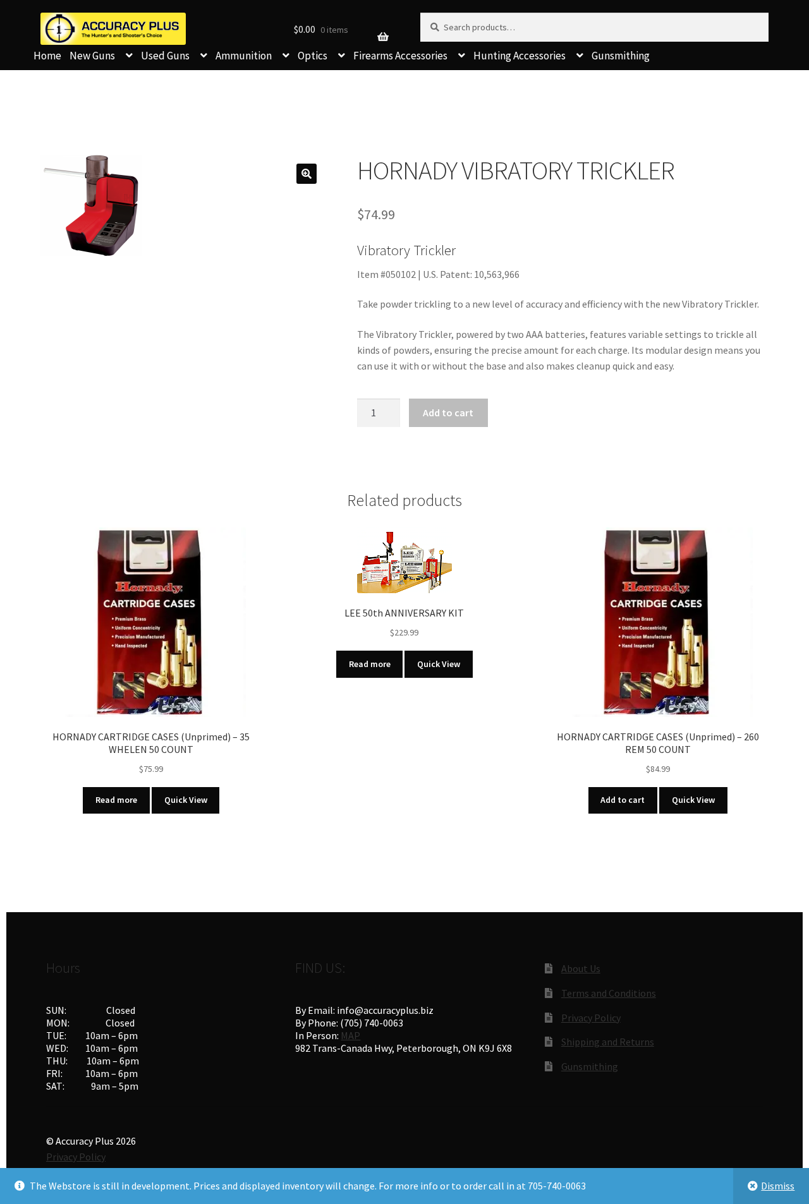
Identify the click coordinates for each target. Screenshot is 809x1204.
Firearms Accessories (400, 56)
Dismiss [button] (777, 1185)
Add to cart (448, 412)
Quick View (185, 799)
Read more (116, 799)
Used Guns (165, 56)
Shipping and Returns (607, 1041)
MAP (350, 1035)
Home (47, 56)
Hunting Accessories (519, 56)
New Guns (92, 56)
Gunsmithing (621, 56)
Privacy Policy (591, 1017)
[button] (306, 174)
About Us (580, 968)
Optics (312, 56)
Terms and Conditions (608, 993)
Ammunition (244, 56)
